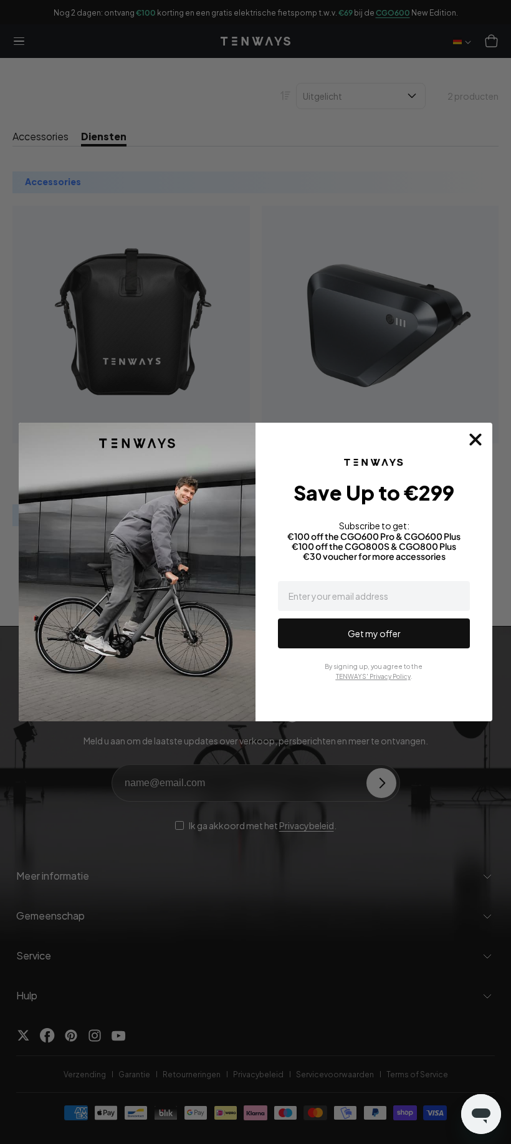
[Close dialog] (475, 439)
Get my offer (374, 633)
